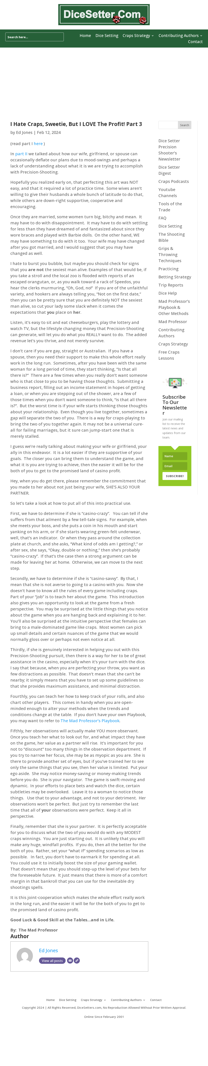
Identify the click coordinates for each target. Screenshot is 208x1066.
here (38, 143)
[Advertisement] (104, 78)
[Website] (77, 960)
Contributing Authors (179, 36)
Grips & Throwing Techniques (169, 254)
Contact (195, 42)
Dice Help (167, 293)
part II (21, 153)
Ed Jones (24, 132)
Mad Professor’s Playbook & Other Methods (174, 307)
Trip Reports (170, 285)
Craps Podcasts (173, 181)
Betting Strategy (174, 277)
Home (85, 36)
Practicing (168, 268)
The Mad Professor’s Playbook (90, 720)
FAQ (162, 218)
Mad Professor (172, 321)
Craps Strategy (136, 36)
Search (184, 125)
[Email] (70, 960)
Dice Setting (106, 36)
